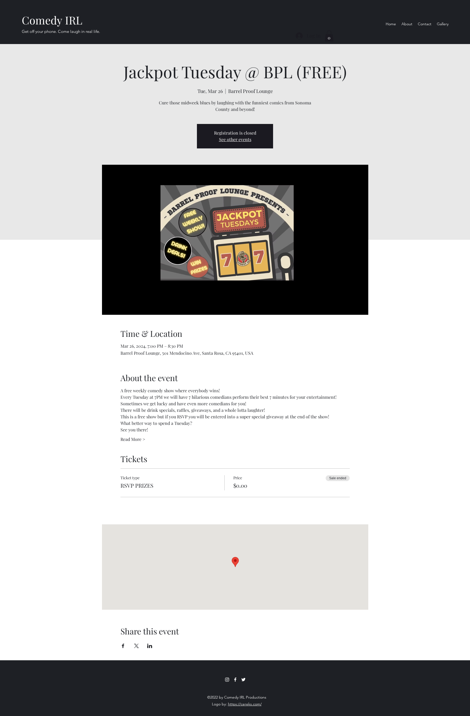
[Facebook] (235, 679)
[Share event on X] (136, 646)
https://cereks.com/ (245, 704)
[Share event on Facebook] (123, 646)
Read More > (132, 439)
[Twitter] (243, 679)
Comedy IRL (52, 20)
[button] (329, 36)
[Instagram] (227, 679)
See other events (235, 139)
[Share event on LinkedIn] (149, 646)
